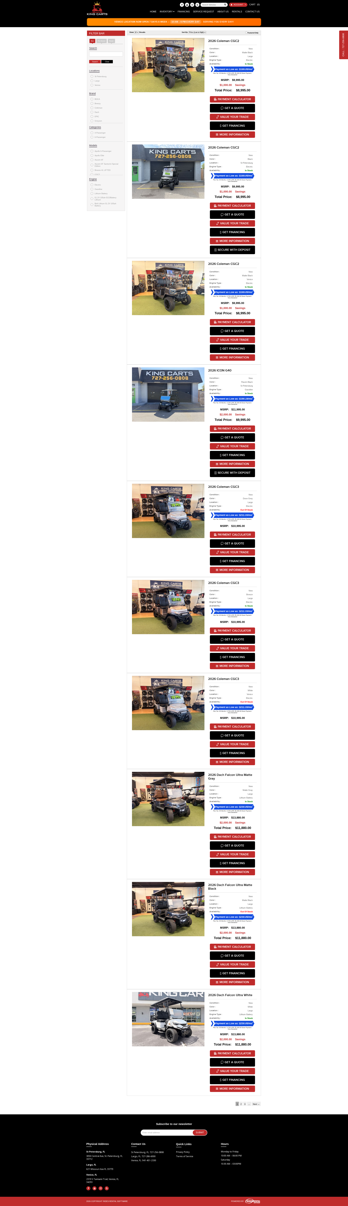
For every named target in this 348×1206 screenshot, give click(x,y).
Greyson (98, 121)
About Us (223, 11)
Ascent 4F (99, 160)
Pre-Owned (101, 41)
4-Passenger (100, 133)
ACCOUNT (238, 5)
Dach (97, 112)
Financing (184, 11)
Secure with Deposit (234, 250)
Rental (111, 41)
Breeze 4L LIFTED (103, 170)
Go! (225, 5)
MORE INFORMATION (234, 134)
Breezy (98, 103)
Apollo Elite (99, 155)
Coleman (98, 108)
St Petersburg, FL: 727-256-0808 (147, 1152)
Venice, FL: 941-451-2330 (143, 1160)
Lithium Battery (101, 193)
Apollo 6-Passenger (103, 151)
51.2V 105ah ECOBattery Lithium (105, 198)
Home (153, 11)
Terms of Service (184, 1156)
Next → (256, 1104)
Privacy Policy (183, 1151)
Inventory (166, 11)
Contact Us (252, 11)
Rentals (237, 11)
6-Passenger (100, 137)
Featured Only (252, 33)
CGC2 (97, 174)
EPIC (97, 116)
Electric (98, 185)
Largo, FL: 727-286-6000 (143, 1156)
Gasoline (98, 189)
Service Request (203, 11)
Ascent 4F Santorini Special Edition (106, 165)
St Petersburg (100, 76)
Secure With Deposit (234, 473)
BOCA (97, 99)
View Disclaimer (232, 74)
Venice (97, 85)
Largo (97, 81)
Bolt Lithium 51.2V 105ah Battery (105, 204)
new (92, 41)
